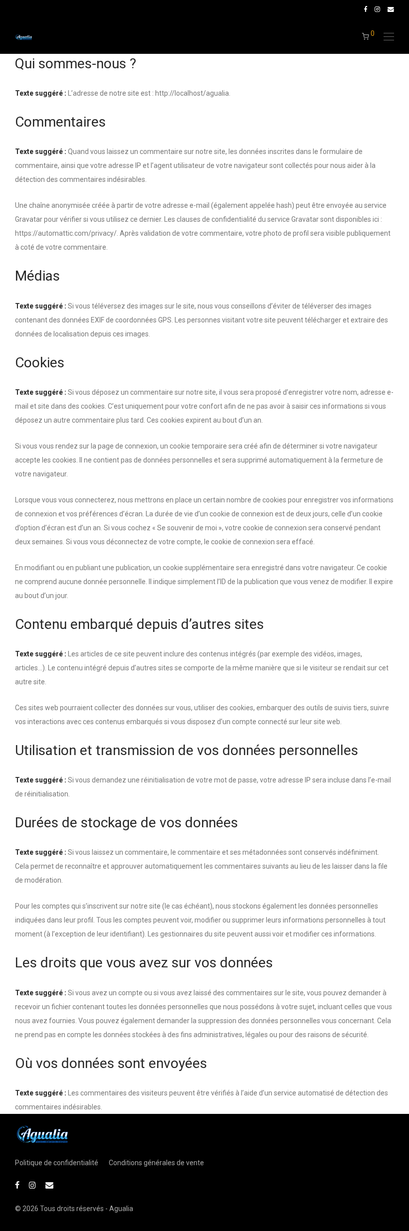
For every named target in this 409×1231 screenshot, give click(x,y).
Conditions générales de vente (156, 1163)
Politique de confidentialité (56, 1163)
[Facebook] (365, 9)
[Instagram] (377, 9)
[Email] (391, 9)
